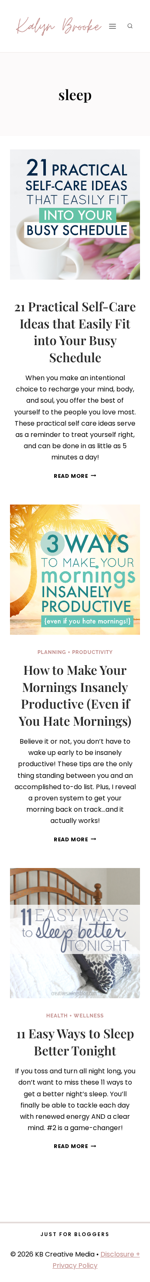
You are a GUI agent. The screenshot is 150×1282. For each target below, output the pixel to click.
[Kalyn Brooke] (59, 26)
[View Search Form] (130, 26)
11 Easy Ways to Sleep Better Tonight (75, 1042)
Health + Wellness (75, 1016)
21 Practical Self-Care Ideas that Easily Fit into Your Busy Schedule (75, 332)
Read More (75, 475)
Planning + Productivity (75, 652)
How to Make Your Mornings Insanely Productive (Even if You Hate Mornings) (75, 695)
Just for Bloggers (75, 1234)
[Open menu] (112, 26)
